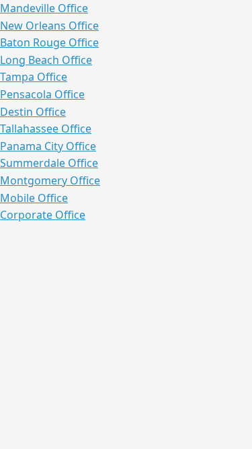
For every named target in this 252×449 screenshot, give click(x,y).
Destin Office (33, 111)
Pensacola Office (42, 94)
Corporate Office (42, 214)
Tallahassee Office (45, 128)
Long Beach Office (46, 60)
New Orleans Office (49, 25)
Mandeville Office (44, 8)
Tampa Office (33, 76)
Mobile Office (34, 198)
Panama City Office (48, 146)
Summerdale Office (49, 163)
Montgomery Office (50, 180)
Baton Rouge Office (49, 42)
